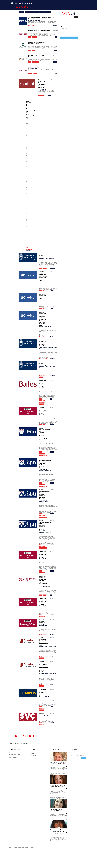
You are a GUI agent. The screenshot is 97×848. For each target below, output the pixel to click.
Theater (43, 95)
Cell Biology (41, 377)
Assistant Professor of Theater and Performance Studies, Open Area (41, 83)
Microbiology (41, 710)
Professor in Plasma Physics (36, 55)
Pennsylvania (55, 25)
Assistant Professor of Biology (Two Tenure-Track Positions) (42, 410)
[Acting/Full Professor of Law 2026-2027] (28, 297)
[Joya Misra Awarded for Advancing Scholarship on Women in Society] (58, 803)
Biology (44, 375)
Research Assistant (33, 67)
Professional (30, 73)
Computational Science (43, 402)
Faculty (30, 25)
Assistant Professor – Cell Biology (42, 363)
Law (43, 290)
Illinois (56, 73)
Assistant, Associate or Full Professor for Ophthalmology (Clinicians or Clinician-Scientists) (43, 667)
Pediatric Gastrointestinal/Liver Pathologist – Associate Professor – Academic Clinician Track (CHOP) (45, 526)
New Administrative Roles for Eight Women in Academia (57, 830)
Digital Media (41, 404)
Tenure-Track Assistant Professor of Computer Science (42, 554)
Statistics (44, 634)
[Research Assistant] (23, 70)
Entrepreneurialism (28, 249)
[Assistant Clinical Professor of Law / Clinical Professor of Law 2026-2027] (28, 275)
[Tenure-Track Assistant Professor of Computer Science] (28, 555)
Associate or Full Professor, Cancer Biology (42, 692)
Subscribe (83, 758)
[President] (28, 717)
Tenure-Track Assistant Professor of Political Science (42, 601)
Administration (42, 724)
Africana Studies (42, 400)
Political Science (42, 616)
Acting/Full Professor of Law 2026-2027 (42, 296)
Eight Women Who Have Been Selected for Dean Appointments (58, 785)
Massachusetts (28, 250)
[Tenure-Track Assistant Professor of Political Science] (28, 602)
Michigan (56, 50)
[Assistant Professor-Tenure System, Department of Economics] (23, 45)
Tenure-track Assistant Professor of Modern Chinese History (40, 18)
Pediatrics (44, 455)
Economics (33, 50)
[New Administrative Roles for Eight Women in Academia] (58, 824)
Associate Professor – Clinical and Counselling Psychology (42, 343)
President (42, 713)
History (33, 25)
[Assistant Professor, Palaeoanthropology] (28, 257)
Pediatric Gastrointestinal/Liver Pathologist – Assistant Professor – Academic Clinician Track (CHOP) (45, 495)
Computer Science (42, 572)
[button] (83, 5)
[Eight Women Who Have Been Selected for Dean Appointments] (58, 779)
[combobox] (69, 24)
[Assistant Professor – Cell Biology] (28, 365)
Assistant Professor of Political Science (39, 30)
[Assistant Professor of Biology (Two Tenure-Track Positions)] (28, 411)
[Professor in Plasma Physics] (23, 59)
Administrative (42, 722)
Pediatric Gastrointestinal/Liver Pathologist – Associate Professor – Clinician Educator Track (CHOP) (45, 464)
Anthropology (45, 268)
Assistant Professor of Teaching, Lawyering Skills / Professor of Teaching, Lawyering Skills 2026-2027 (42, 318)
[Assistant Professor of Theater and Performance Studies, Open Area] (27, 83)
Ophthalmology (42, 658)
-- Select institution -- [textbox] (65, 32)
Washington (51, 722)
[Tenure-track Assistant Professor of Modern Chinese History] (23, 21)
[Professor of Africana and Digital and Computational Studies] (28, 384)
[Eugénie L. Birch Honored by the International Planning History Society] (58, 756)
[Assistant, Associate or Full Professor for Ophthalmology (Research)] (28, 641)
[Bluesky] (87, 5)
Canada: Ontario (52, 268)
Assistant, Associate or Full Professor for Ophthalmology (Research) (43, 641)
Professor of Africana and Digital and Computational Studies (43, 383)
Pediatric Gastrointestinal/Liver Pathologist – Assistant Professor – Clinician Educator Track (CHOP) (45, 433)
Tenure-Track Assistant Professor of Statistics (42, 622)
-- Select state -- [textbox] (64, 28)
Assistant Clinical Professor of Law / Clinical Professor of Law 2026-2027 (43, 276)
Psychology (44, 358)
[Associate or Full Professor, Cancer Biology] (28, 693)
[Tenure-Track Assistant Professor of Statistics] (28, 623)
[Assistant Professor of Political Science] (23, 34)
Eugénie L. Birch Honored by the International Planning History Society (58, 763)
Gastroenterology (42, 453)
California (49, 95)
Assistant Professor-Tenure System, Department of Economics (37, 42)
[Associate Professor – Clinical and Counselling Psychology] (28, 343)
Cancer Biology (42, 708)
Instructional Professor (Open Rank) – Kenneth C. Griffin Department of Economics (43, 580)
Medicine (41, 455)
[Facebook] (88, 5)
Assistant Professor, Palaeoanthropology (44, 255)
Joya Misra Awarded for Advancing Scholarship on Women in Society (56, 811)
